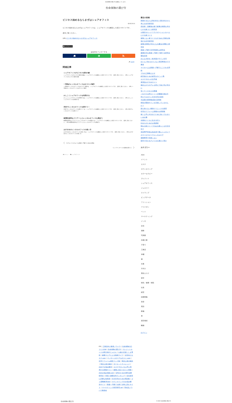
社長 (142, 287)
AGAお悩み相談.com (106, 373)
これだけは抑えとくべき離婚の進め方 (154, 94)
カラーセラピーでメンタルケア (152, 135)
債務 (142, 231)
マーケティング (146, 216)
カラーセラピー (146, 174)
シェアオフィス (68, 46)
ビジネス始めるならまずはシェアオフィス (81, 38)
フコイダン (145, 207)
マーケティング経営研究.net (112, 387)
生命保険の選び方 (114, 349)
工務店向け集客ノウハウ (112, 346)
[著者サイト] (74, 56)
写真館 (143, 235)
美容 (142, 302)
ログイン (144, 333)
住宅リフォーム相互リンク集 (109, 361)
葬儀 (142, 311)
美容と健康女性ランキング (115, 376)
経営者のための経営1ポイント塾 (152, 76)
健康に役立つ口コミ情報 (122, 370)
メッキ (143, 221)
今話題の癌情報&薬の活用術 (151, 100)
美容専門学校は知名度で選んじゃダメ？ (155, 132)
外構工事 (144, 240)
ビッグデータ (146, 197)
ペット (143, 212)
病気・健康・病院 (147, 283)
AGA (142, 155)
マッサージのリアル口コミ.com (118, 358)
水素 (142, 264)
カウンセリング (146, 169)
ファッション (146, 202)
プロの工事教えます (148, 73)
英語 (142, 306)
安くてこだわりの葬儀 (149, 91)
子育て (143, 245)
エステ (143, 164)
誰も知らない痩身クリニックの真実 (154, 108)
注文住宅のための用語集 (121, 379)
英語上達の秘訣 (127, 361)
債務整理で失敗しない (149, 138)
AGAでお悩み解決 (105, 367)
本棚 (142, 254)
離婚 (142, 325)
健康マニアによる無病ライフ (112, 355)
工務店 (143, 250)
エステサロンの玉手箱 (149, 79)
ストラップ (145, 193)
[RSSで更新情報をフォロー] (123, 56)
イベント (144, 159)
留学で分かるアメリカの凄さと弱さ (154, 141)
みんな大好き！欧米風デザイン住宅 (154, 59)
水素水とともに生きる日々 (150, 120)
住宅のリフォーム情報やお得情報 (153, 111)
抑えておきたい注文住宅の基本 (152, 97)
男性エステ (145, 273)
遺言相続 (144, 321)
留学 (142, 278)
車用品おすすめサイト (149, 82)
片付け (143, 268)
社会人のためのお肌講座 (150, 123)
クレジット (145, 178)
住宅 (142, 226)
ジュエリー (145, 188)
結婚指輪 (144, 297)
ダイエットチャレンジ (121, 364)
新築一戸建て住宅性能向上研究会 (153, 50)
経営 (142, 292)
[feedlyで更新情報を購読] (99, 56)
